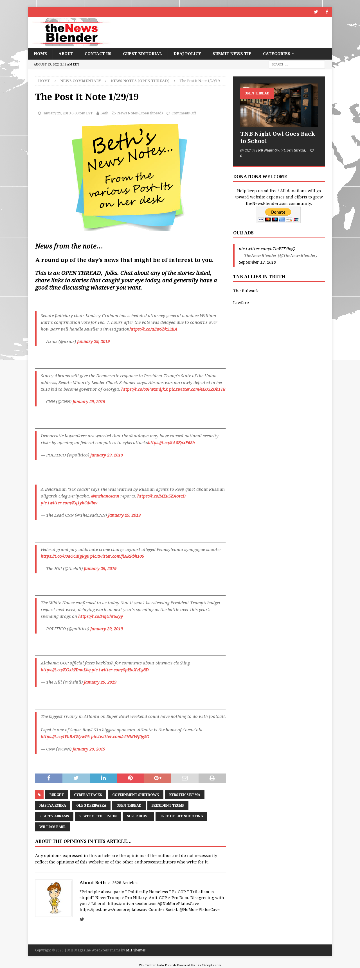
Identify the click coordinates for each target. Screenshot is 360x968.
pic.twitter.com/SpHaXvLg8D (120, 669)
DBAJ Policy (187, 53)
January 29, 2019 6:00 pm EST (67, 113)
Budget (57, 795)
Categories (276, 53)
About (65, 53)
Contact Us (98, 53)
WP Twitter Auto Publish (157, 965)
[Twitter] (316, 12)
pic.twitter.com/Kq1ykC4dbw (69, 502)
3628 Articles (125, 883)
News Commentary (80, 81)
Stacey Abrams (54, 816)
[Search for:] (297, 64)
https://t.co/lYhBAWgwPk (65, 736)
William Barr (52, 827)
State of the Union (98, 816)
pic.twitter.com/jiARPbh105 (117, 556)
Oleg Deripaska (91, 806)
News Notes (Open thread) (140, 113)
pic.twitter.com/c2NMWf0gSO (120, 736)
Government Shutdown (135, 795)
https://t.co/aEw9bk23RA (153, 329)
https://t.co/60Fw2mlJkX (144, 389)
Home (40, 53)
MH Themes (135, 950)
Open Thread (128, 806)
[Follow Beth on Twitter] (82, 919)
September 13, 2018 (257, 262)
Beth (104, 113)
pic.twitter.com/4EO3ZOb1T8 (197, 389)
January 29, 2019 (93, 341)
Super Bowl (138, 816)
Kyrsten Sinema (184, 795)
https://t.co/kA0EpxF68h (171, 442)
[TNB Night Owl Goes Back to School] (279, 105)
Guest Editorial (142, 53)
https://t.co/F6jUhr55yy (100, 616)
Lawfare (241, 302)
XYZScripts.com (209, 965)
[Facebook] (327, 12)
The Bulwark (245, 291)
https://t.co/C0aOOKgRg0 (65, 556)
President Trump (168, 806)
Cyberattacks (88, 795)
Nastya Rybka (52, 806)
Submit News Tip (232, 53)
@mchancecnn (105, 496)
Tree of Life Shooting (181, 816)
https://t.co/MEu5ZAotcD (161, 496)
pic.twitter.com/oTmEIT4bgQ (267, 248)
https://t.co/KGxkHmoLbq (66, 669)
